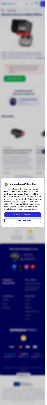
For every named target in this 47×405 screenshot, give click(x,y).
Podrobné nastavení (22, 221)
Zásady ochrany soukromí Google (23, 209)
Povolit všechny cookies (23, 215)
